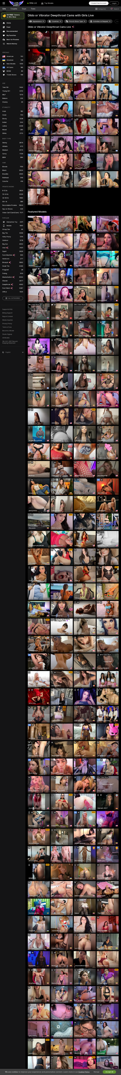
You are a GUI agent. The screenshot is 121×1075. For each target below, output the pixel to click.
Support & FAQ (7, 309)
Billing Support (7, 313)
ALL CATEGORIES (14, 298)
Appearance (37, 21)
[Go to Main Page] (16, 3)
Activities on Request (100, 21)
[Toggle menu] (4, 3)
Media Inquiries (7, 320)
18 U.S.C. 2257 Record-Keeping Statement (10, 342)
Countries (55, 21)
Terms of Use (7, 327)
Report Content (7, 316)
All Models (6, 338)
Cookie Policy (83, 1072)
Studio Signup (7, 334)
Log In (114, 3)
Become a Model (8, 331)
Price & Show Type (76, 21)
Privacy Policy (7, 323)
